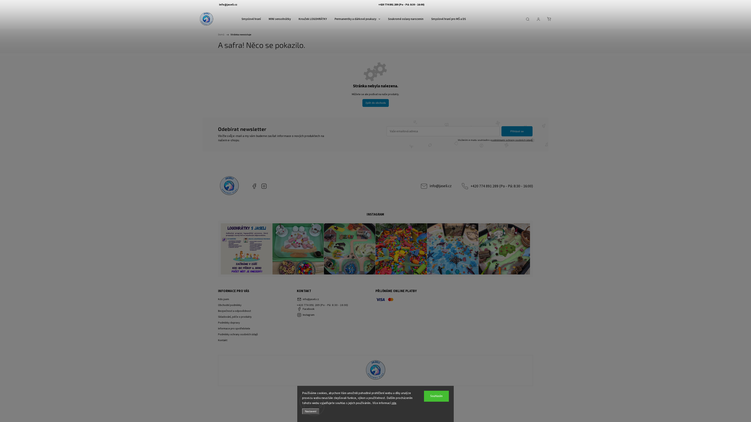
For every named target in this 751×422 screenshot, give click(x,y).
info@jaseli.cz (441, 186)
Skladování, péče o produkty (235, 317)
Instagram (264, 186)
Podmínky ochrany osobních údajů (238, 334)
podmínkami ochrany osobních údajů (512, 140)
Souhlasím (436, 396)
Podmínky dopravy (229, 323)
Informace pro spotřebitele (234, 329)
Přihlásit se (517, 131)
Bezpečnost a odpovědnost (234, 311)
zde (394, 403)
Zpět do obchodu (375, 103)
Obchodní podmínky (230, 305)
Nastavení (310, 411)
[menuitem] (251, 19)
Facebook (254, 186)
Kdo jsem (223, 299)
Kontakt (222, 340)
